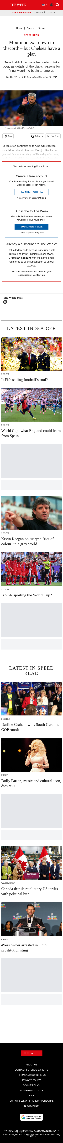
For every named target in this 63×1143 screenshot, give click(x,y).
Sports (30, 28)
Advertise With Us (31, 1090)
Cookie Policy (31, 1085)
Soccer (41, 28)
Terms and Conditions (32, 1075)
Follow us (39, 136)
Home (19, 28)
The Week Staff (18, 77)
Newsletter (55, 136)
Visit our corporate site (44, 1132)
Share (10, 136)
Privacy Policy (31, 1080)
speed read (31, 35)
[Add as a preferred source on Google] (31, 1117)
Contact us (39, 275)
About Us (31, 1064)
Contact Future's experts (31, 1070)
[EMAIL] (6, 302)
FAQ (31, 1095)
